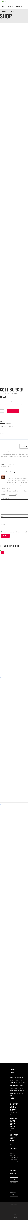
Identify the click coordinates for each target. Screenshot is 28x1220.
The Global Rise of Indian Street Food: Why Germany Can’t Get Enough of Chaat (14, 1107)
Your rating (5, 494)
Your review (5, 498)
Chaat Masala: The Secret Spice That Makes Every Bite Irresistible (13, 1122)
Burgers (8, 423)
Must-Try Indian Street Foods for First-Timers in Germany (14, 1137)
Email (3, 524)
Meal (12, 426)
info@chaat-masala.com (13, 1154)
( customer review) (12, 393)
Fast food (6, 426)
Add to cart (12, 411)
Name (3, 516)
